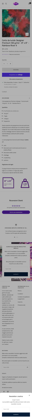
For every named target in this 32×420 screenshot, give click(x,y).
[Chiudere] (29, 395)
